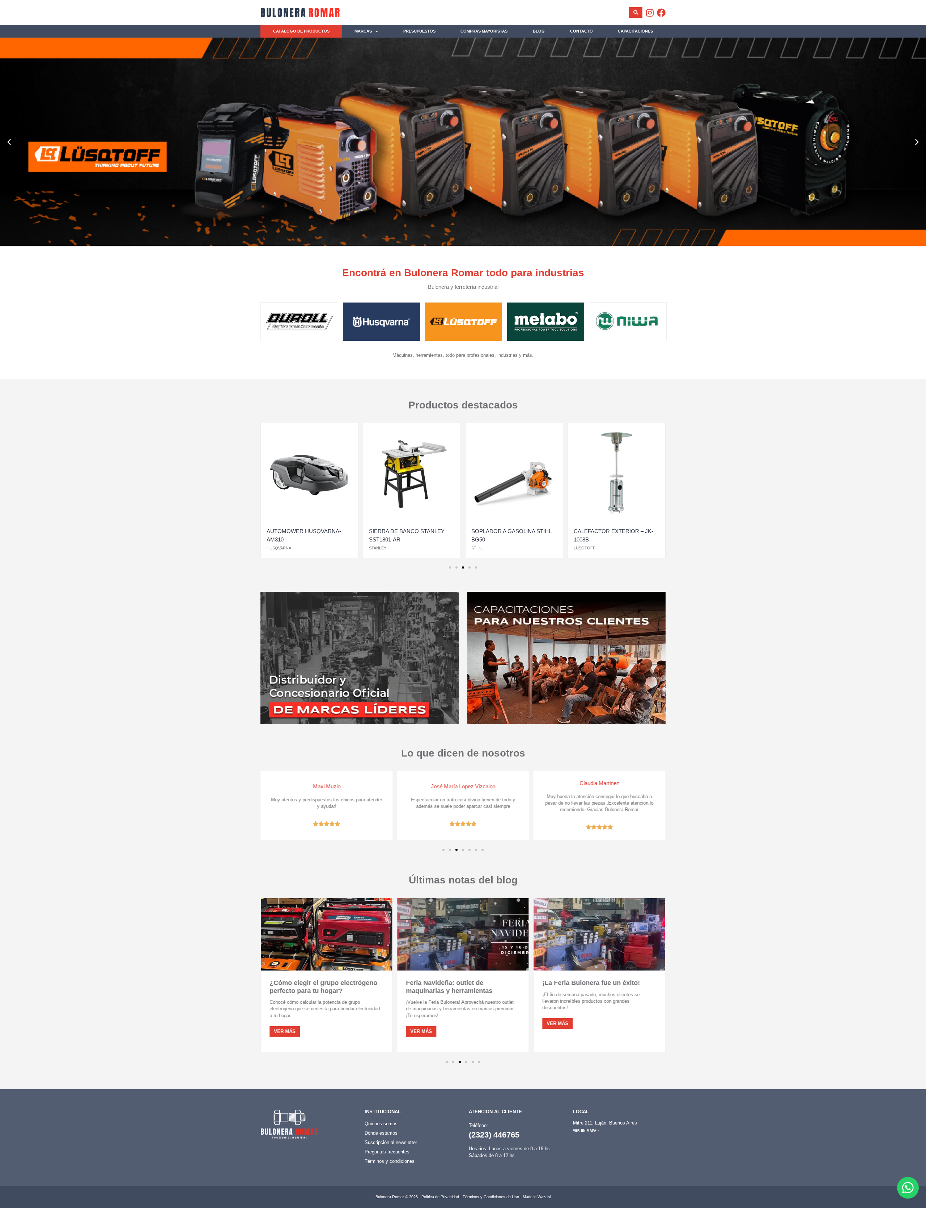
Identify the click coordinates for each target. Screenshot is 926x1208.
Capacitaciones (635, 31)
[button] (9, 142)
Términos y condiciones (390, 1161)
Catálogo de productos (301, 31)
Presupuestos (419, 31)
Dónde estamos (381, 1133)
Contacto (581, 31)
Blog (539, 31)
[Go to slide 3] (463, 567)
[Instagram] (649, 12)
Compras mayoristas (483, 31)
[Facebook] (661, 12)
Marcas (363, 31)
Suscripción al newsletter (391, 1142)
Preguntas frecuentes (387, 1152)
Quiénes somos (381, 1123)
